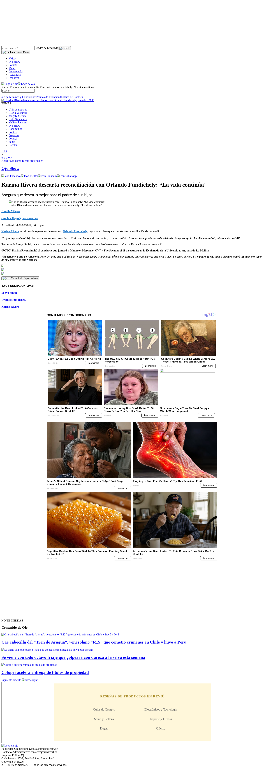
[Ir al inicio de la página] (9, 614)
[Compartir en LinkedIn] (47, 175)
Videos (13, 58)
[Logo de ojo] (9, 83)
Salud (12, 141)
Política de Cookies (72, 97)
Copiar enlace (31, 278)
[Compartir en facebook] (11, 175)
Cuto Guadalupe (18, 119)
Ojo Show (14, 61)
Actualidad (15, 74)
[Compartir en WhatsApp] (67, 175)
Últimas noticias (18, 109)
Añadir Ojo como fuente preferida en (22, 160)
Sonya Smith (9, 292)
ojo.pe (4, 97)
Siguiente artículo (11, 679)
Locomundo (15, 71)
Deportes (14, 77)
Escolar (13, 145)
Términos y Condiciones (22, 97)
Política (13, 132)
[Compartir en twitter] (29, 175)
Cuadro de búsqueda (46, 47)
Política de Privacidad (48, 97)
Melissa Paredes (18, 122)
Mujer (12, 68)
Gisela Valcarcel (18, 112)
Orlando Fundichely (75, 231)
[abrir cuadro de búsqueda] (64, 48)
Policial (13, 64)
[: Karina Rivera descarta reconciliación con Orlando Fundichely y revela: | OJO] (47, 100)
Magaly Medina (18, 115)
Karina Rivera (10, 231)
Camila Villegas (10, 211)
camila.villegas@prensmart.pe (19, 218)
